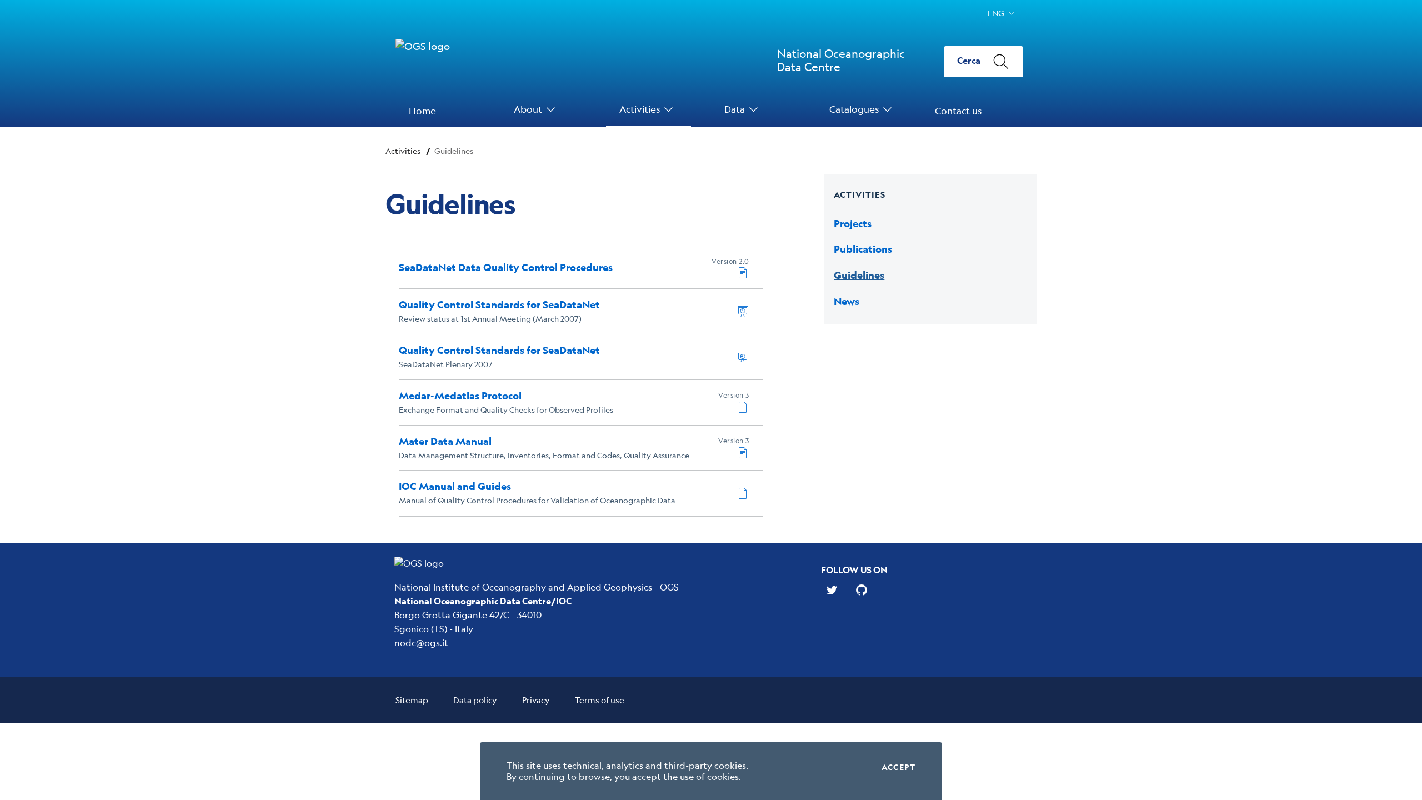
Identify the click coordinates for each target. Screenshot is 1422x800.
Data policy (475, 699)
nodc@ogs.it (421, 642)
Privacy (536, 699)
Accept (898, 767)
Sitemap (411, 699)
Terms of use (599, 699)
